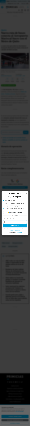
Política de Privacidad (20, 228)
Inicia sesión (19, 232)
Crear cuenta (15, 225)
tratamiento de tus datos (15, 230)
